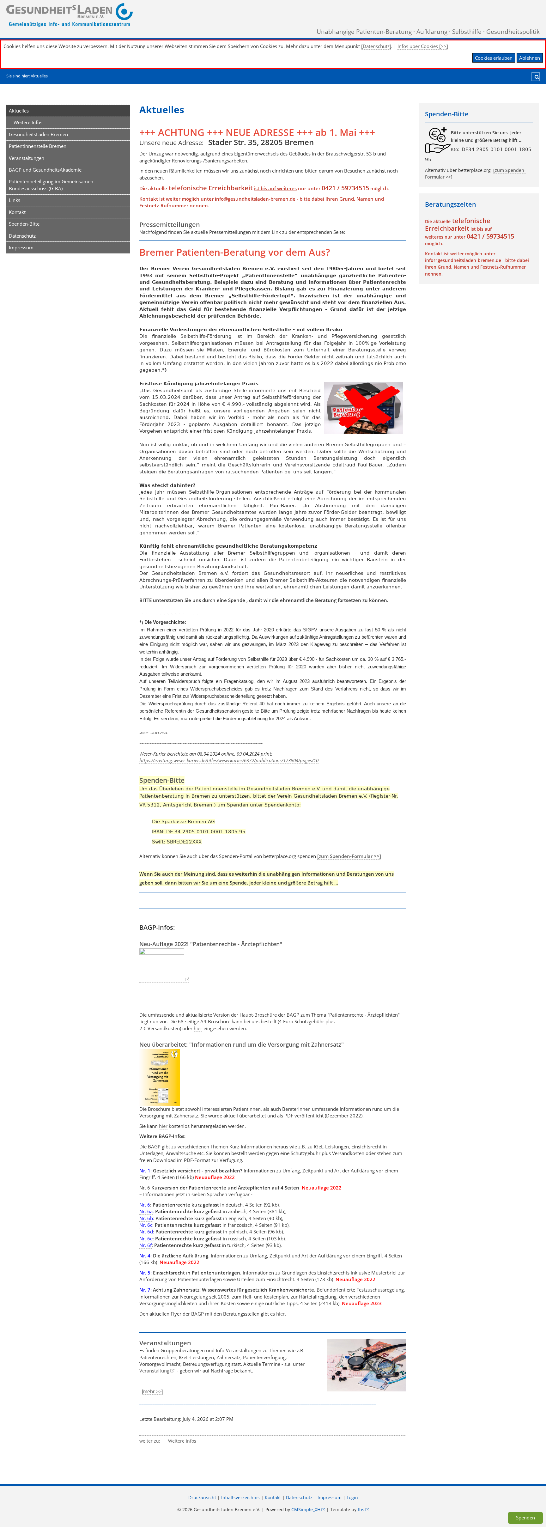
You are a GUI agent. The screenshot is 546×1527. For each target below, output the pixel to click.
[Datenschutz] (376, 46)
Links (14, 200)
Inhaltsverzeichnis (240, 1497)
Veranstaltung (154, 1370)
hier (198, 1028)
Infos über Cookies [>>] (422, 46)
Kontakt (17, 212)
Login (352, 1497)
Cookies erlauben (494, 58)
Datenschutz (22, 236)
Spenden (525, 1517)
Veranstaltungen (26, 158)
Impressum (21, 247)
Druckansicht (202, 1497)
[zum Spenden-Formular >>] (349, 856)
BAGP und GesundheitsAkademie (45, 170)
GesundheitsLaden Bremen (38, 134)
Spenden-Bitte (24, 224)
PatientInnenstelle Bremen (37, 146)
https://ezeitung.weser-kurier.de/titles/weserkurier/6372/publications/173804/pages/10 (228, 760)
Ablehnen (529, 58)
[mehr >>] (152, 1391)
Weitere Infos (28, 122)
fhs (361, 1509)
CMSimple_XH (305, 1509)
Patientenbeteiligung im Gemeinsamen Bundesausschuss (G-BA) (51, 184)
